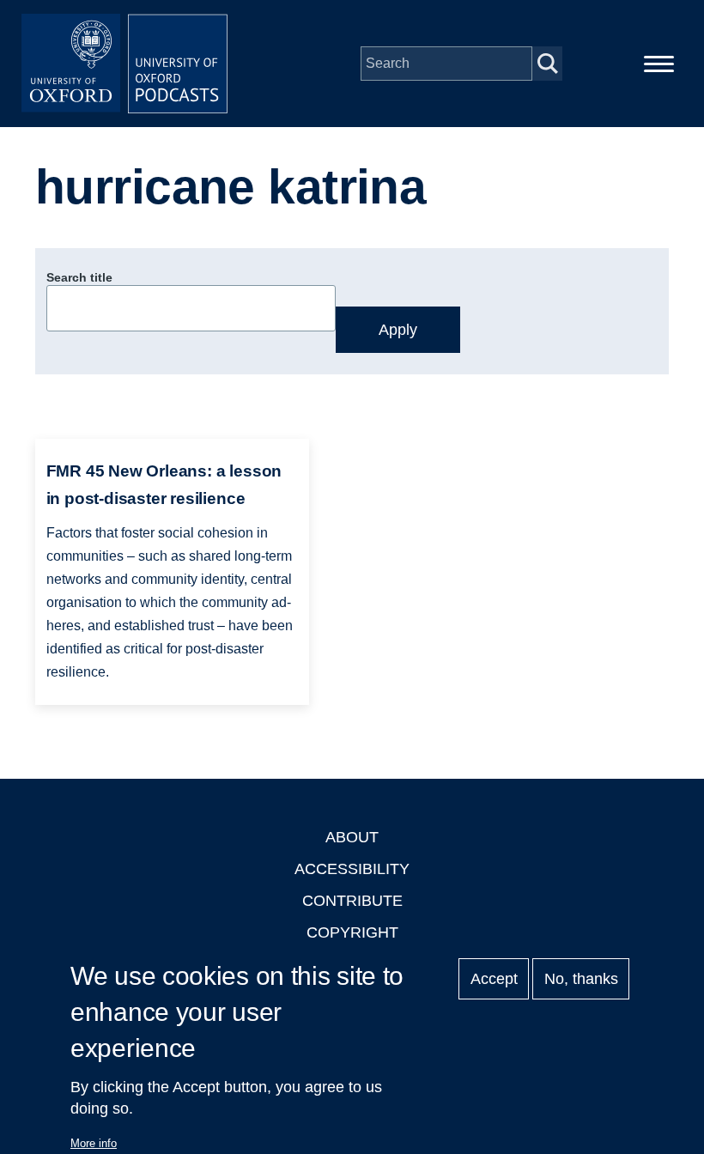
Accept (494, 978)
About (352, 837)
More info (93, 1143)
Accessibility (352, 869)
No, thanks (581, 978)
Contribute (352, 900)
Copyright (352, 932)
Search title (79, 277)
